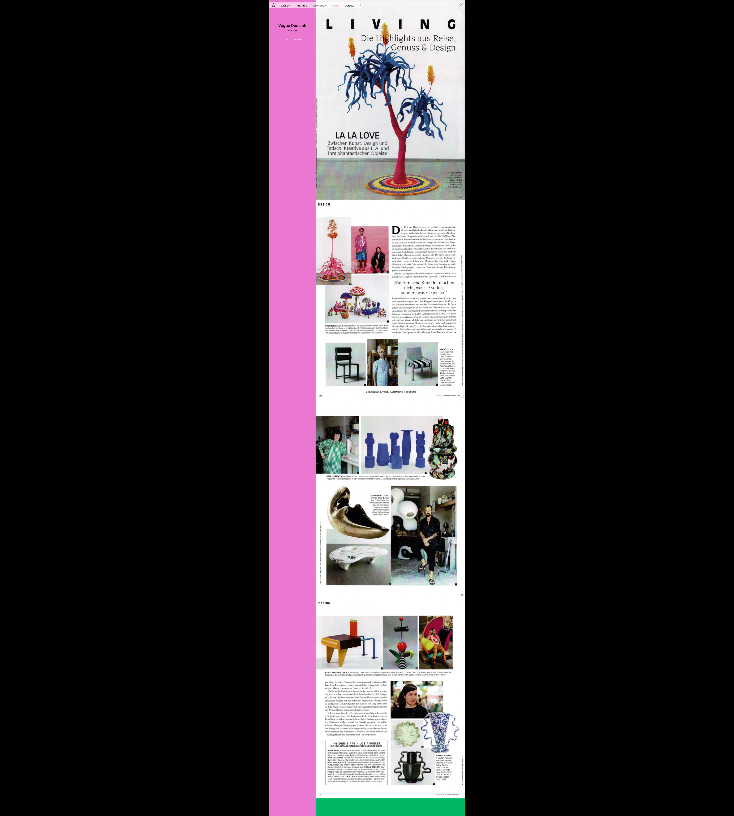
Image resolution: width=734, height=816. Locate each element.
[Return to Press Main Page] (461, 5)
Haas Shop (319, 5)
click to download (292, 39)
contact (350, 5)
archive (302, 5)
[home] (273, 5)
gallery (286, 5)
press (335, 5)
